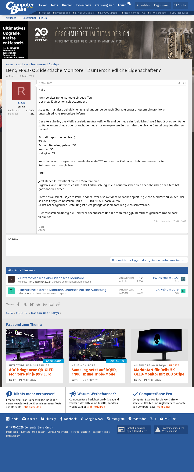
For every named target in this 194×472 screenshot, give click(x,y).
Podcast (45, 12)
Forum (122, 5)
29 (76, 380)
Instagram (118, 419)
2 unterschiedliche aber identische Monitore (51, 278)
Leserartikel (29, 17)
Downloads (83, 5)
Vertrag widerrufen (58, 431)
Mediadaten (38, 431)
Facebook (70, 419)
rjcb (20, 293)
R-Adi (12, 76)
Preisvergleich (104, 5)
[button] (18, 18)
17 (14, 380)
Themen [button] (67, 5)
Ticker (43, 5)
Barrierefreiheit (101, 431)
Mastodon (139, 419)
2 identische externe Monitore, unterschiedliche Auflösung (62, 289)
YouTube (170, 419)
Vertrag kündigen (80, 431)
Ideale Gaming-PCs (134, 12)
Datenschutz (13, 436)
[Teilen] (179, 83)
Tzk (177, 281)
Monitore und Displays (55, 293)
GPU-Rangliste (158, 12)
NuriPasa (22, 281)
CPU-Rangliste (180, 12)
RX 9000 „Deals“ (109, 12)
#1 (184, 83)
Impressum (12, 431)
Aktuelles (11, 17)
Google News (94, 419)
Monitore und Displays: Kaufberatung (71, 281)
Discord (32, 419)
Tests (54, 5)
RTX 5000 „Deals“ (85, 12)
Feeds (14, 419)
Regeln (43, 17)
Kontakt (25, 431)
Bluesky (50, 419)
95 (139, 380)
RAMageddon (62, 12)
